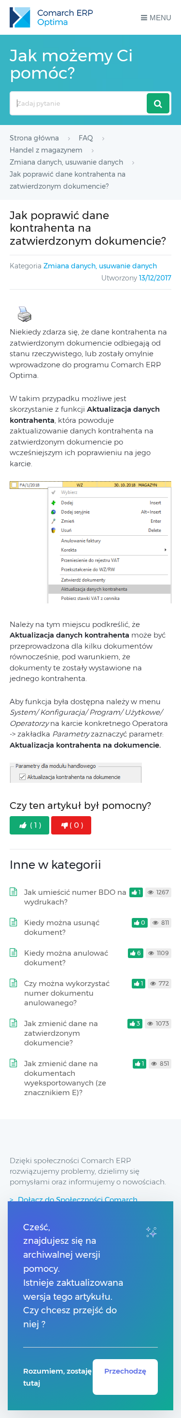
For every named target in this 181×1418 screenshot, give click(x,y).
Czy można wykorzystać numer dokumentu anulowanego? (67, 993)
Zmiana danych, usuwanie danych (100, 266)
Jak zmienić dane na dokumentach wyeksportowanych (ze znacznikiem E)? (65, 1078)
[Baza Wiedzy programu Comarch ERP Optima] (51, 17)
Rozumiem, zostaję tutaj (57, 1377)
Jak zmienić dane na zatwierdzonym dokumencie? (61, 1033)
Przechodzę (125, 1371)
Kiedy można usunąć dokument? (61, 927)
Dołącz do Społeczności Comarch (78, 1199)
